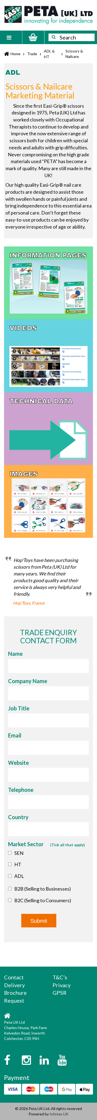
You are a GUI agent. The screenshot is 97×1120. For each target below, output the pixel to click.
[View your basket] (33, 37)
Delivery (14, 985)
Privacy (62, 985)
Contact (14, 977)
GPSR (60, 992)
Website (18, 762)
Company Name (27, 681)
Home (15, 53)
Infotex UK (59, 1114)
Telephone (20, 789)
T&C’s (60, 977)
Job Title (18, 708)
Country (18, 817)
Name (15, 653)
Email (14, 735)
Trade (32, 53)
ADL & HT (49, 54)
